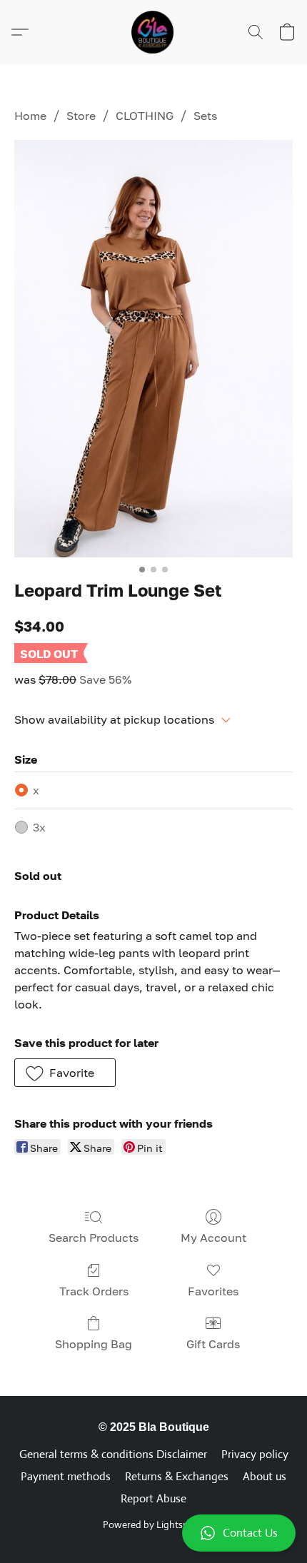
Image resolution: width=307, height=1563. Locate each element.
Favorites (213, 1291)
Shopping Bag (93, 1344)
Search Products (94, 1237)
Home (30, 115)
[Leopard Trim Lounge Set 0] (153, 348)
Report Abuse (153, 1498)
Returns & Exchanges (176, 1476)
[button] (153, 1533)
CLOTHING (144, 115)
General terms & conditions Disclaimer (113, 1454)
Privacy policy (254, 1454)
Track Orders (94, 1291)
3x (39, 827)
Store (81, 115)
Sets (205, 115)
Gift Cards (213, 1344)
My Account (213, 1237)
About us (264, 1476)
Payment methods (66, 1476)
